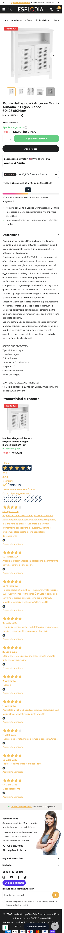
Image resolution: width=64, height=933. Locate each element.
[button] (11, 133)
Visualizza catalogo (4, 9)
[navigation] (3, 2)
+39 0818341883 (15, 843)
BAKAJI (14, 113)
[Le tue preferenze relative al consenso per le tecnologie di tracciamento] (5, 927)
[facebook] (18, 875)
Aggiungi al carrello (36, 136)
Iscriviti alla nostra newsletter (18, 886)
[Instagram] (3, 875)
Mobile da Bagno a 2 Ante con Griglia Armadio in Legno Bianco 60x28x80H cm (17, 439)
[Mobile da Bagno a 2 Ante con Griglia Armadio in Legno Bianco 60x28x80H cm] (18, 416)
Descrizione (10, 232)
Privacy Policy (42, 899)
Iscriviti (55, 892)
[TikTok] (25, 875)
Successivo (33, 496)
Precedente (12, 496)
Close (30, 856)
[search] (10, 9)
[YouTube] (11, 875)
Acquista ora (30, 146)
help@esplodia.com (17, 847)
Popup (26, 125)
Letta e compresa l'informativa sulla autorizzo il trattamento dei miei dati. (32, 901)
